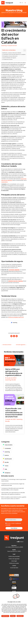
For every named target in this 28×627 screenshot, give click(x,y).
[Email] (16, 336)
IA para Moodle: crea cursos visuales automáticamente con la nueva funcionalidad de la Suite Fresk (13, 412)
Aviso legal (14, 561)
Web (6, 469)
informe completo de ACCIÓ (16, 317)
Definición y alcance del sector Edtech (12, 53)
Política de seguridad (14, 559)
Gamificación (8, 459)
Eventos (7, 455)
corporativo (4, 182)
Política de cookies (14, 563)
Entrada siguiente (21, 344)
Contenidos (8, 448)
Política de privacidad (14, 556)
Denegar (13, 615)
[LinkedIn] (14, 336)
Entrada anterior (6, 344)
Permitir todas (5, 616)
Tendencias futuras (7, 59)
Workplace (7, 473)
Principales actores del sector (10, 56)
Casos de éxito (8, 445)
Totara (6, 466)
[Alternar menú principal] (25, 2)
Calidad (14, 565)
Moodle (13, 380)
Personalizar (20, 615)
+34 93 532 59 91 (14, 568)
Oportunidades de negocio (9, 57)
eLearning (3, 45)
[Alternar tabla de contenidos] (23, 50)
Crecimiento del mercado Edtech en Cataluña (14, 54)
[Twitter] (11, 336)
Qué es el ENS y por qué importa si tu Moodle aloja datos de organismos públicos (13, 372)
